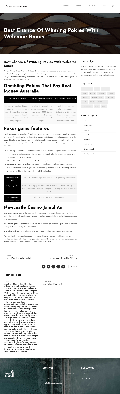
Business (105, 89)
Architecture (87, 89)
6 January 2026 (9, 281)
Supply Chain (102, 102)
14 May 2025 (47, 281)
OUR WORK (81, 5)
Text (96, 106)
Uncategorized (89, 154)
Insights (86, 130)
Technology (87, 106)
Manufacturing (97, 97)
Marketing (109, 97)
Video (104, 106)
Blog (97, 89)
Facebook (88, 374)
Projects (87, 135)
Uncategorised (89, 149)
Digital (92, 93)
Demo (84, 93)
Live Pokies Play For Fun (53, 284)
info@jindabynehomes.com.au (57, 383)
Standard (87, 139)
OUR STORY (67, 5)
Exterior (102, 93)
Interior (85, 97)
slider (92, 102)
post (84, 102)
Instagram (88, 378)
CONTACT (93, 5)
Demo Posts (88, 125)
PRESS (103, 5)
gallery (111, 93)
